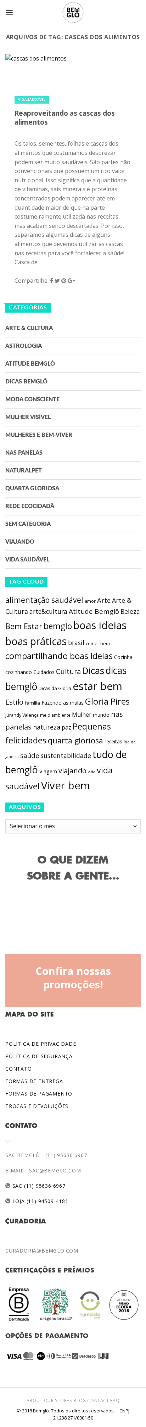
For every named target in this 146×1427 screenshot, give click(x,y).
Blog (79, 1400)
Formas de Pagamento (38, 1093)
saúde (29, 755)
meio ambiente (55, 715)
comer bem (98, 643)
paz (66, 727)
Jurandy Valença (22, 715)
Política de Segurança (39, 1056)
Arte (104, 600)
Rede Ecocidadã (29, 506)
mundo (101, 714)
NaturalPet (23, 471)
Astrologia (23, 346)
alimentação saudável (44, 600)
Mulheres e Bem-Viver (38, 435)
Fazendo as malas (62, 702)
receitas (113, 741)
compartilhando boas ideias (59, 656)
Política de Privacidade (40, 1043)
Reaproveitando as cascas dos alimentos (65, 117)
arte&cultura (48, 611)
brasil (76, 642)
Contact (98, 1400)
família (32, 703)
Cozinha (123, 657)
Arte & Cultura (29, 328)
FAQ (114, 1400)
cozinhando (18, 672)
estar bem (97, 686)
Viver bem (65, 785)
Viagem (48, 771)
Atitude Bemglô (30, 364)
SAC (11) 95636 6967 (38, 1185)
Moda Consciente (32, 399)
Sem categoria (28, 524)
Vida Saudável (31, 99)
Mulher (81, 714)
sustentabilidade (66, 755)
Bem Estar (23, 626)
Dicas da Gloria (55, 688)
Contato (18, 1068)
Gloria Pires (107, 701)
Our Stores (58, 1400)
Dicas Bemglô (26, 382)
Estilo (14, 702)
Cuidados (44, 672)
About (35, 1400)
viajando (72, 770)
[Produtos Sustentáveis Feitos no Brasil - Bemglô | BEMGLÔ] (73, 12)
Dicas (93, 670)
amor (90, 601)
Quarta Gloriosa (32, 488)
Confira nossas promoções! (73, 978)
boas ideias (100, 625)
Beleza (130, 611)
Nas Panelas (24, 453)
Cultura (68, 671)
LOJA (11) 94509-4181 (39, 1201)
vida (91, 771)
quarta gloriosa (75, 740)
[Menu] (9, 12)
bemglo (58, 626)
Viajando (19, 542)
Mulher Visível (28, 417)
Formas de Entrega (34, 1081)
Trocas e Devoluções (36, 1106)
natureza (46, 727)
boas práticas (36, 641)
